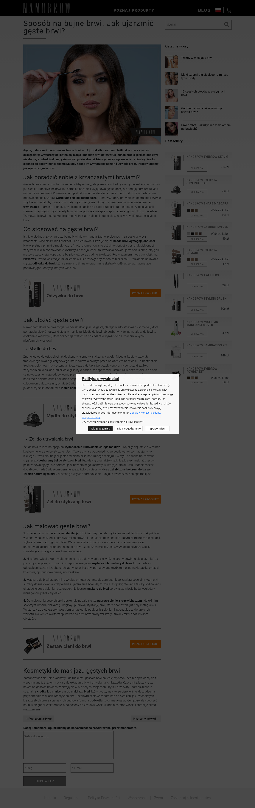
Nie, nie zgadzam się (129, 428)
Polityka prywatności (100, 378)
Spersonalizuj (157, 428)
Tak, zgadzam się (100, 428)
